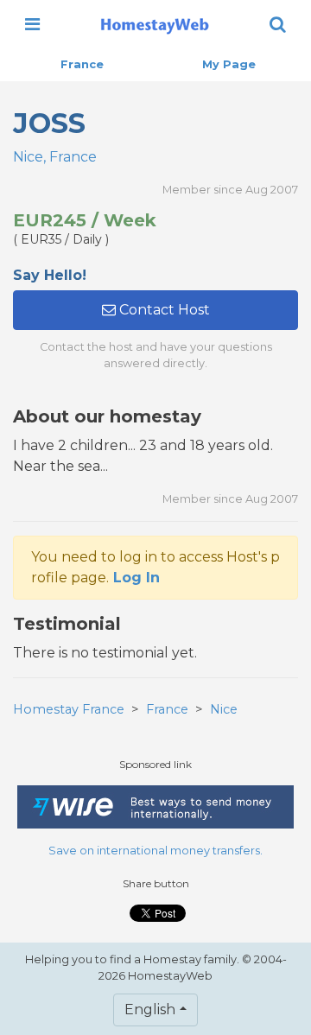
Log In (136, 577)
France (82, 64)
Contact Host (163, 310)
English (149, 1009)
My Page (229, 64)
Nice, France (55, 157)
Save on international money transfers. (155, 850)
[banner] (154, 24)
